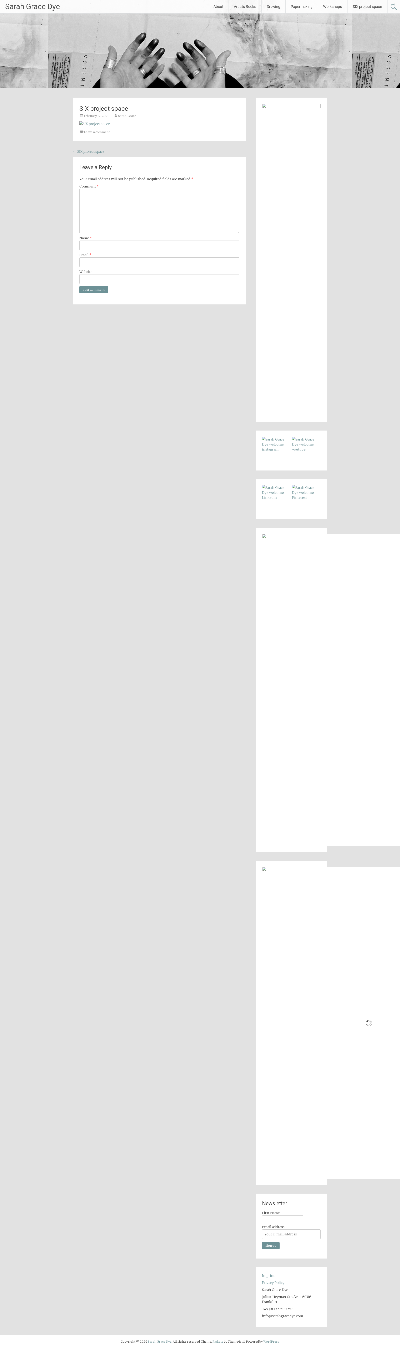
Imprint (268, 1276)
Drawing (273, 6)
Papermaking (301, 6)
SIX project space (367, 6)
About (218, 6)
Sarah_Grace (127, 116)
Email (85, 255)
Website (85, 272)
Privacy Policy (273, 1283)
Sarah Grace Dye (32, 6)
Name (85, 238)
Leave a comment (97, 132)
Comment (89, 186)
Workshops (332, 6)
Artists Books (245, 6)
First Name (271, 1213)
